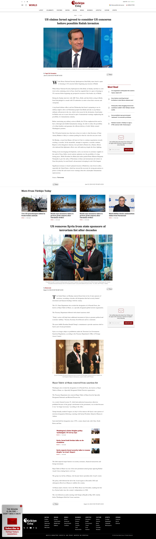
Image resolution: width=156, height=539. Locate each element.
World (81, 15)
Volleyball (107, 523)
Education (88, 519)
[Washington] (95, 431)
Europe (56, 519)
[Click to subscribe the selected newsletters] (128, 149)
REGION (75, 10)
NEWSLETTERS (131, 5)
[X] (24, 528)
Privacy (71, 535)
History (98, 519)
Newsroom (48, 288)
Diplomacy (47, 523)
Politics (46, 519)
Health (87, 521)
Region (58, 435)
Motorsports (108, 525)
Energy (77, 523)
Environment (88, 523)
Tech (76, 527)
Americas (66, 521)
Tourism (77, 525)
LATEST (41, 10)
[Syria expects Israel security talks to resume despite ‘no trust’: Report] (95, 451)
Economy (77, 519)
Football (107, 519)
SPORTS (114, 10)
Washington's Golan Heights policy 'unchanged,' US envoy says (69, 432)
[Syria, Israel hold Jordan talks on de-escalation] (95, 441)
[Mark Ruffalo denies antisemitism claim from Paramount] (122, 203)
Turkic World (57, 521)
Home (75, 15)
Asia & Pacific (67, 523)
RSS (80, 535)
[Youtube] (31, 528)
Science (87, 529)
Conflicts (66, 525)
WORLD (82, 10)
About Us (48, 535)
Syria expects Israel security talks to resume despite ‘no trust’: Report (73, 451)
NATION (67, 10)
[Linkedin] (36, 527)
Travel (87, 525)
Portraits (98, 527)
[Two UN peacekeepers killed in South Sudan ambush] (34, 203)
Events (98, 525)
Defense (47, 521)
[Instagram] (27, 528)
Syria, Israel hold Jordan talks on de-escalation (70, 441)
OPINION (118, 517)
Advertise (76, 535)
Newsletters (54, 535)
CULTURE (107, 10)
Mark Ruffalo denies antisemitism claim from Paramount (121, 215)
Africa (65, 519)
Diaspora (47, 525)
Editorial (118, 523)
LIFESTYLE (98, 10)
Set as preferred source (117, 5)
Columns (118, 519)
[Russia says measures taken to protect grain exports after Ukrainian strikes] (63, 203)
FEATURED (59, 10)
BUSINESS (90, 10)
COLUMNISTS (49, 10)
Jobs (67, 535)
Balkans (56, 525)
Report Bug (85, 535)
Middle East (57, 523)
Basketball (108, 521)
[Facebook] (33, 528)
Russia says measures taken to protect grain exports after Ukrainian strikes (62, 215)
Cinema (98, 521)
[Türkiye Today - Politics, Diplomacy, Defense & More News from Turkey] (78, 4)
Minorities (47, 527)
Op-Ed (117, 521)
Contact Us (62, 535)
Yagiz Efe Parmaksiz (50, 73)
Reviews (98, 529)
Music (97, 523)
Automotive (78, 529)
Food (86, 527)
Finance (77, 521)
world (33, 5)
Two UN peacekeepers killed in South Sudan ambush (33, 215)
